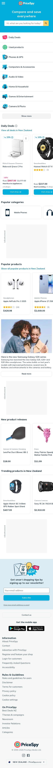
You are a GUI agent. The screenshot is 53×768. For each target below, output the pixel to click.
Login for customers (12, 658)
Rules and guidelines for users (17, 678)
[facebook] (28, 755)
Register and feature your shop (17, 654)
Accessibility (8, 667)
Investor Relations (11, 723)
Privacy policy (9, 691)
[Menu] (3, 3)
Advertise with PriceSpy (14, 650)
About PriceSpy (10, 641)
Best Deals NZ (9, 710)
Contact (6, 645)
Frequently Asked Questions (16, 663)
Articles (6, 727)
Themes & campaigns (13, 714)
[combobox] (23, 23)
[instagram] (23, 755)
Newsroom (7, 719)
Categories (7, 732)
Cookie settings (10, 699)
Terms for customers (12, 686)
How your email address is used (16, 605)
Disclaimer (7, 682)
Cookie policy (8, 695)
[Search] (46, 23)
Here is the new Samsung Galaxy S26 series (23, 357)
